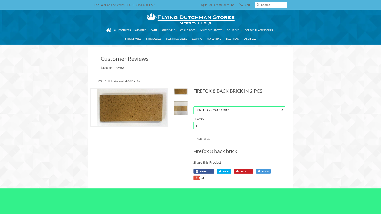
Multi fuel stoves (211, 30)
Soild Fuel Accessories (259, 30)
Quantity (198, 119)
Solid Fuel (234, 30)
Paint (154, 30)
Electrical (232, 38)
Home (109, 30)
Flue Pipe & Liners (177, 38)
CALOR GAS (249, 38)
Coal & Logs (188, 30)
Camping (197, 38)
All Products (122, 30)
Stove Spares (133, 38)
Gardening (169, 30)
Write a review (133, 68)
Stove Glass (154, 38)
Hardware (140, 30)
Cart (247, 5)
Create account (224, 5)
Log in (203, 5)
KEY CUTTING (214, 38)
